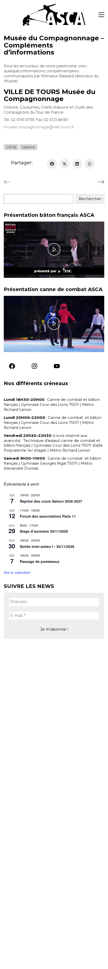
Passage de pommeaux (40, 561)
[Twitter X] (65, 164)
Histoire (28, 147)
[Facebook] (52, 164)
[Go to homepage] (54, 15)
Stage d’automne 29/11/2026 (44, 531)
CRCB (11, 147)
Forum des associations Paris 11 (48, 516)
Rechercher (90, 198)
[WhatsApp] (90, 164)
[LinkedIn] (77, 164)
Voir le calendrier (17, 572)
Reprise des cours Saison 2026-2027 (51, 501)
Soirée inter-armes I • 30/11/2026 (47, 546)
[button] (101, 14)
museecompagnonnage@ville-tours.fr (39, 127)
